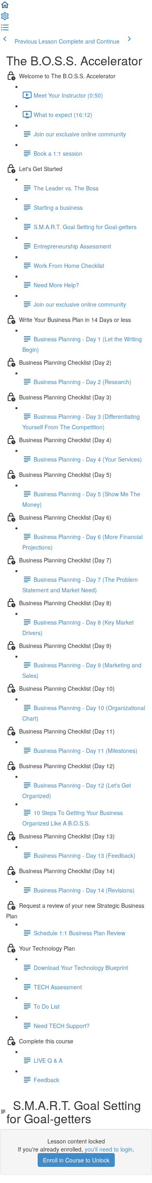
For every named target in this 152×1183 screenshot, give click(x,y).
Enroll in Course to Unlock (76, 1160)
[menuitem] (5, 19)
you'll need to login (109, 1149)
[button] (5, 7)
